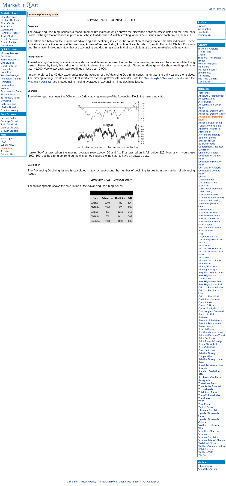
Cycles (202, 176)
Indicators (203, 66)
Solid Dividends (9, 124)
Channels (6, 68)
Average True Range (209, 134)
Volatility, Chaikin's (208, 431)
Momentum (204, 263)
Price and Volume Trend (211, 335)
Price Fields (204, 51)
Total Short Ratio (207, 392)
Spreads (202, 368)
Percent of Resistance (210, 320)
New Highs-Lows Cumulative (207, 277)
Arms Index (204, 131)
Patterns (203, 317)
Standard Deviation (209, 371)
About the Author (207, 468)
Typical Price (205, 407)
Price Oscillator (207, 338)
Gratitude (203, 31)
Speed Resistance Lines (210, 365)
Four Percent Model (209, 215)
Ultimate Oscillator (208, 410)
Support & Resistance (209, 57)
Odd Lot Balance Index (210, 287)
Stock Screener (9, 16)
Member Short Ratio (209, 260)
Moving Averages (10, 53)
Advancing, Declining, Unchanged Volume (210, 124)
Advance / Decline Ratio (211, 113)
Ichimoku (6, 81)
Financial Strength (11, 78)
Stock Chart (7, 26)
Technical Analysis (208, 48)
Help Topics (7, 138)
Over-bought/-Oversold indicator (164, 78)
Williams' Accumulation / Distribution (211, 448)
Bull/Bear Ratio (206, 143)
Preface (202, 25)
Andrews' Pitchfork (209, 128)
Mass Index (204, 245)
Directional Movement (210, 188)
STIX (200, 374)
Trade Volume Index (209, 395)
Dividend (6, 100)
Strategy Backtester (11, 20)
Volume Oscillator (208, 437)
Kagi (200, 233)
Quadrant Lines (206, 350)
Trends (201, 60)
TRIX (201, 401)
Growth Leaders (9, 130)
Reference (204, 92)
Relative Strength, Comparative (208, 355)
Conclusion (204, 81)
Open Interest (205, 302)
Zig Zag (202, 455)
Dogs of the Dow (10, 127)
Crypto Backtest (9, 42)
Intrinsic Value (9, 117)
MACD (202, 242)
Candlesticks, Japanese (210, 146)
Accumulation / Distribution (206, 100)
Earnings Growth (10, 121)
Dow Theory (205, 191)
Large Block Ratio (208, 236)
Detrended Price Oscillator (207, 184)
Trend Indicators (10, 59)
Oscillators (7, 56)
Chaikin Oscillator (208, 152)
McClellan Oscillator (40, 81)
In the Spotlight (9, 103)
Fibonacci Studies (208, 212)
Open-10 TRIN (206, 305)
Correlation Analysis (209, 167)
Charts (201, 54)
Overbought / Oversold (211, 311)
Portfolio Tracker (10, 32)
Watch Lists (7, 29)
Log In (212, 8)
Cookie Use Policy (128, 481)
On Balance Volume (209, 299)
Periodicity (204, 75)
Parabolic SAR (206, 314)
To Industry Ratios (10, 97)
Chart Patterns (9, 65)
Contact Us (7, 154)
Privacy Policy (88, 481)
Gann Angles (205, 224)
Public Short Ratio (208, 344)
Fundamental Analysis (210, 221)
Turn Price (204, 404)
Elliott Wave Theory (209, 200)
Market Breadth (9, 107)
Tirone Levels (205, 389)
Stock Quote (7, 23)
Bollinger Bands (207, 137)
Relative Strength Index (211, 359)
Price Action (7, 84)
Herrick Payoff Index (209, 227)
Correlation (7, 45)
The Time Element (208, 78)
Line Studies (7, 62)
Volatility (6, 72)
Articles (5, 151)
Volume (5, 88)
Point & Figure (206, 329)
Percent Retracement (210, 323)
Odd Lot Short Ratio (209, 296)
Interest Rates (205, 230)
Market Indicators (208, 69)
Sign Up (221, 8)
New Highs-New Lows (210, 281)
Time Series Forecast (209, 386)
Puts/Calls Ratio (207, 347)
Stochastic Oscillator (209, 377)
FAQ (3, 141)
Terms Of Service (107, 481)
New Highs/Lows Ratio (210, 284)
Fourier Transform (208, 218)
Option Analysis (207, 308)
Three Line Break (207, 383)
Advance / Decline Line (211, 110)
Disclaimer (73, 481)
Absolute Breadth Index (211, 95)
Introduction (205, 28)
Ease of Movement (208, 194)
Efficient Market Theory (211, 197)
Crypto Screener (10, 39)
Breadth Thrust (206, 140)
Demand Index (206, 179)
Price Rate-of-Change (210, 341)
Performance (205, 326)
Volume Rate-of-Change (211, 440)
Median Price (205, 257)
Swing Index (205, 380)
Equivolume (205, 209)
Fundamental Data (11, 91)
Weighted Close (207, 443)
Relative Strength (10, 75)
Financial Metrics (10, 94)
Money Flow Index (208, 266)
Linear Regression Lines (211, 239)
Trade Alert (7, 35)
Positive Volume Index (210, 332)
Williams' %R (205, 452)
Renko (201, 362)
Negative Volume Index (211, 272)
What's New (7, 144)
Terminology (204, 34)
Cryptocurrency (9, 110)
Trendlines (204, 398)
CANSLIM (203, 149)
